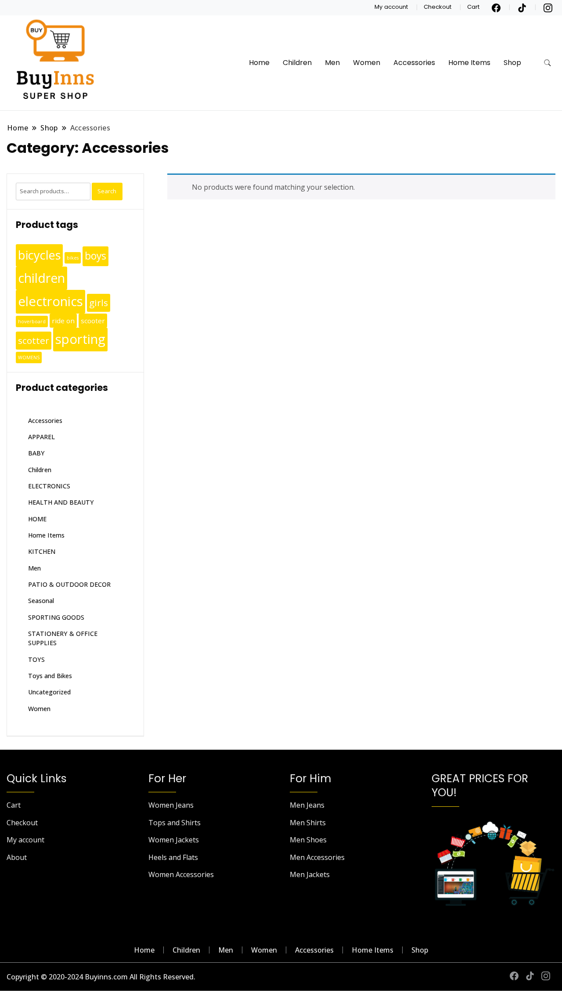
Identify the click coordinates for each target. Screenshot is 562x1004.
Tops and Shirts (174, 822)
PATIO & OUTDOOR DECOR (69, 584)
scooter (93, 320)
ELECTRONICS (49, 486)
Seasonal (41, 600)
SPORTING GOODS (56, 617)
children (41, 278)
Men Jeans (307, 805)
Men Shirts (308, 822)
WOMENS (29, 357)
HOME (37, 519)
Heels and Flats (173, 857)
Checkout (437, 7)
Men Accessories (317, 857)
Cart (473, 7)
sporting (80, 339)
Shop (512, 63)
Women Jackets (173, 840)
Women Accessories (181, 874)
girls (98, 302)
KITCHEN (41, 551)
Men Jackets (310, 874)
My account (391, 7)
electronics (50, 301)
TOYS (36, 659)
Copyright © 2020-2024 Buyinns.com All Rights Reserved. (101, 977)
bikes (73, 258)
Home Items (469, 63)
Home (259, 63)
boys (95, 256)
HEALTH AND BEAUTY (61, 502)
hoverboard (32, 321)
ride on (63, 320)
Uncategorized (49, 692)
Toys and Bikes (50, 676)
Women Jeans (171, 805)
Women (366, 63)
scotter (33, 340)
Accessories (414, 63)
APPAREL (41, 437)
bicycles (39, 255)
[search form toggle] (547, 63)
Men (332, 63)
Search (106, 191)
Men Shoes (308, 840)
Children (297, 63)
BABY (36, 453)
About (17, 857)
